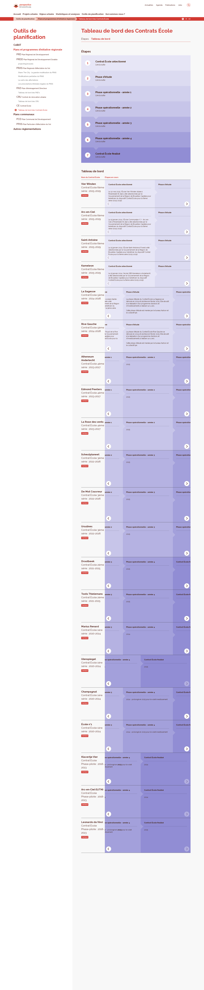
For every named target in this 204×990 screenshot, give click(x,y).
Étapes (85, 38)
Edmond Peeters (92, 393)
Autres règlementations (27, 129)
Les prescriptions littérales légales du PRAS (35, 84)
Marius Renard (91, 630)
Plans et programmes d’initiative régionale (37, 49)
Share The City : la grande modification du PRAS (37, 72)
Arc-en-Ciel (92, 215)
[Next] (186, 204)
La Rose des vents (92, 425)
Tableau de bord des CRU (28, 101)
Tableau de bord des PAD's (29, 93)
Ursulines (92, 530)
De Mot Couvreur (92, 495)
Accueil (17, 14)
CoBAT (17, 44)
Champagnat (91, 695)
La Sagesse (92, 295)
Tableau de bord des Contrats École (93, 19)
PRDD (36, 59)
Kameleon (92, 269)
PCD (33, 119)
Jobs (180, 5)
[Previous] (108, 316)
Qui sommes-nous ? (115, 14)
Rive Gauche (92, 328)
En (190, 19)
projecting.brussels (25, 64)
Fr (183, 19)
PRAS (33, 68)
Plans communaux (23, 114)
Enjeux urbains (47, 14)
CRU (31, 96)
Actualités (149, 5)
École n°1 (91, 728)
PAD (31, 88)
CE (23, 105)
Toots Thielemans (92, 597)
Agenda (159, 5)
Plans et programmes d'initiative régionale (56, 19)
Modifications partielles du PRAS (31, 76)
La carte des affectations (28, 80)
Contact (85, 195)
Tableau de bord (100, 38)
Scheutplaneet (92, 458)
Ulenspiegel (91, 663)
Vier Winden (92, 187)
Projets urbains (30, 14)
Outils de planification (93, 14)
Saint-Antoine (92, 243)
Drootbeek (92, 565)
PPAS (33, 124)
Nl (186, 19)
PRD (32, 54)
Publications (170, 5)
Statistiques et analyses (68, 14)
